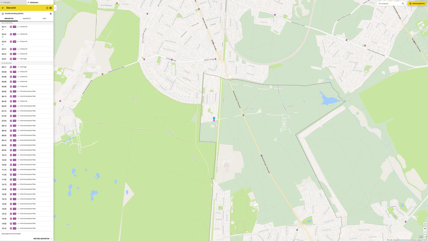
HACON (425, 240)
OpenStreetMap (405, 240)
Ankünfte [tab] (27, 18)
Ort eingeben (383, 4)
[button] (214, 118)
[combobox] (390, 3)
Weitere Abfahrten (42, 239)
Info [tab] (44, 18)
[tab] (13, 2)
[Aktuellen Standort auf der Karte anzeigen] (425, 224)
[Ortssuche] (403, 3)
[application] (214, 120)
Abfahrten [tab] (8, 18)
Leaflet (391, 240)
